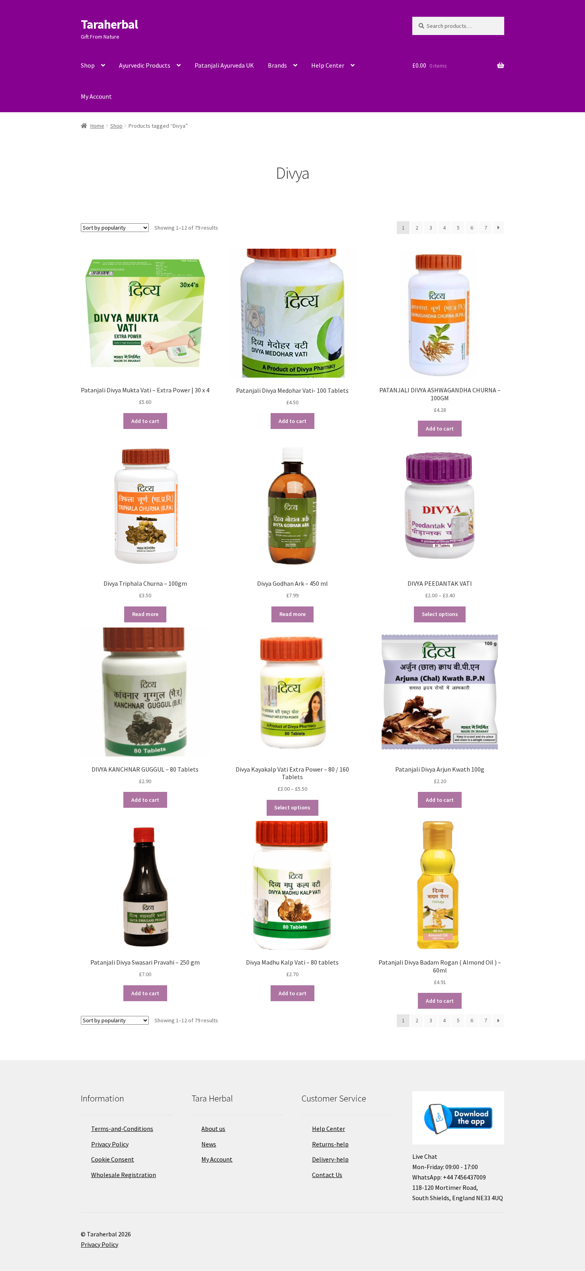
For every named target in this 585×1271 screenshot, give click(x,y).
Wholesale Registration (123, 1175)
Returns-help (330, 1144)
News (208, 1144)
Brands (277, 65)
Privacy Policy (110, 1144)
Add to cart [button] (145, 421)
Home (97, 125)
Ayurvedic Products (144, 65)
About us (213, 1129)
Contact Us (327, 1175)
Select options (440, 614)
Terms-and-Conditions (122, 1129)
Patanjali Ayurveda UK (224, 65)
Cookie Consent (112, 1159)
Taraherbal (109, 24)
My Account (96, 96)
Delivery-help (330, 1159)
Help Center (327, 65)
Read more (145, 614)
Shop (88, 65)
